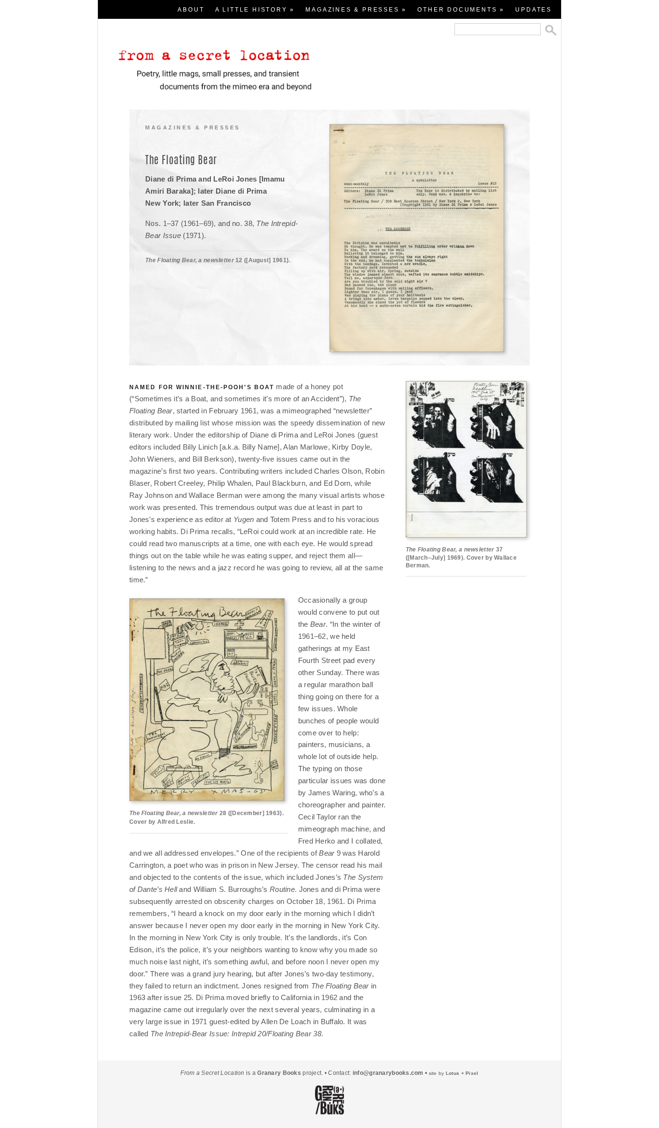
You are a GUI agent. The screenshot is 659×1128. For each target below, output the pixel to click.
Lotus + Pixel (462, 1073)
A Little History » (255, 9)
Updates (533, 9)
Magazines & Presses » (356, 9)
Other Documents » (461, 9)
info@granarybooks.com (388, 1073)
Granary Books (279, 1073)
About (191, 9)
